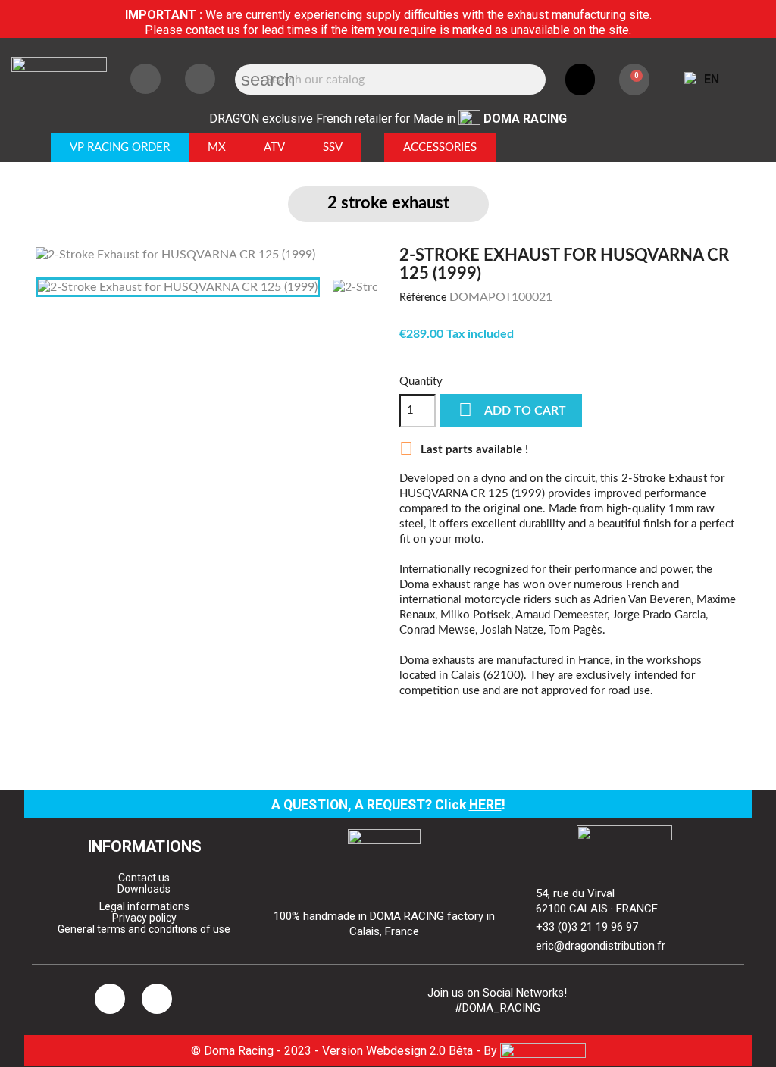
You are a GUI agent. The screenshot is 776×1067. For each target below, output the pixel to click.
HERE (485, 804)
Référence (422, 298)
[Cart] (634, 79)
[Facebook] (200, 79)
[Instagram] (145, 79)
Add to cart (512, 409)
